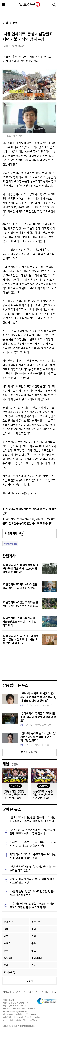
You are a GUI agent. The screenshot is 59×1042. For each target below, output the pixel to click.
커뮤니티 (17, 991)
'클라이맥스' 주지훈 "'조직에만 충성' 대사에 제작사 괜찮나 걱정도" (38, 716)
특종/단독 (36, 921)
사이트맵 (46, 991)
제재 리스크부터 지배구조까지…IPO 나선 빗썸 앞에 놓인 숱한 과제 (33, 856)
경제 (33, 928)
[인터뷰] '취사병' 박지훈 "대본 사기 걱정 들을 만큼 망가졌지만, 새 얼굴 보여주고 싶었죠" (38, 697)
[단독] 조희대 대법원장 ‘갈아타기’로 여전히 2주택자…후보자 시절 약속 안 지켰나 (32, 819)
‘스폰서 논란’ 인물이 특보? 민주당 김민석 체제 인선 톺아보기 (32, 893)
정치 (6, 928)
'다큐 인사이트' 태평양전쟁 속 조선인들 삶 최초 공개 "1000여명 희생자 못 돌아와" (20, 568)
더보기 (29, 981)
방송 (14, 23)
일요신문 (29, 4)
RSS (54, 991)
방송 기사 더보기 (29, 752)
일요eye (8, 957)
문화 (33, 943)
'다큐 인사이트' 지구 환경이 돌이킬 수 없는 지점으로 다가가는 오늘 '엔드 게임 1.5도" (20, 639)
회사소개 (7, 991)
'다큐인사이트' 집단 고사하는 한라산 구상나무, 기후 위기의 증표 (20, 603)
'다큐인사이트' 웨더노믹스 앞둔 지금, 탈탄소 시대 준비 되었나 (19, 586)
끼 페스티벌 (9, 972)
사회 (6, 936)
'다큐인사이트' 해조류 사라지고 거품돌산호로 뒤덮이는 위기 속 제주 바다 (19, 621)
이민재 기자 (11, 533)
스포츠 (7, 943)
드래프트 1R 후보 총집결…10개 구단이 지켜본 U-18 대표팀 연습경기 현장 (33, 843)
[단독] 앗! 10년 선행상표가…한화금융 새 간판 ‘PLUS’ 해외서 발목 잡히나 (32, 831)
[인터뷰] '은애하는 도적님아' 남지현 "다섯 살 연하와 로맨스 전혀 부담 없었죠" (38, 736)
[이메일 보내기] (21, 533)
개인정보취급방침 (31, 991)
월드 (33, 950)
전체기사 (8, 921)
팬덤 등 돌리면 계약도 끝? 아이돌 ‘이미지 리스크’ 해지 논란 (32, 880)
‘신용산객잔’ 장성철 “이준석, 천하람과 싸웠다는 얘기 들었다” (33, 868)
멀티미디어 (36, 957)
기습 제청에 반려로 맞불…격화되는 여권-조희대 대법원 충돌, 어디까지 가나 (32, 905)
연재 (6, 965)
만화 (33, 965)
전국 (6, 950)
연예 (5, 23)
